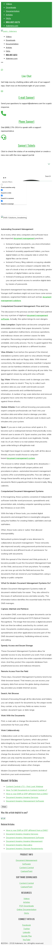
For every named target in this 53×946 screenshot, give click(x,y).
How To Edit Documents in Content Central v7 (26, 790)
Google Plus (26, 936)
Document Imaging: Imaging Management (24, 841)
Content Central (26, 867)
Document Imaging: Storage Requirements (24, 848)
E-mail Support (26, 97)
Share (4, 807)
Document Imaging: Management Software (25, 801)
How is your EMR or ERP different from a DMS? (27, 793)
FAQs (8, 18)
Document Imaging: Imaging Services (22, 797)
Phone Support (26, 121)
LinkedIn (26, 932)
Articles (9, 14)
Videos (9, 4)
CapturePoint (26, 871)
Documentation (12, 11)
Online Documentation (26, 909)
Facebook (26, 925)
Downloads (11, 7)
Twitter (26, 928)
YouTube (26, 939)
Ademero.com (12, 25)
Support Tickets (26, 145)
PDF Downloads (26, 906)
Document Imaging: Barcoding (19, 845)
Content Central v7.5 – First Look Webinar (24, 786)
